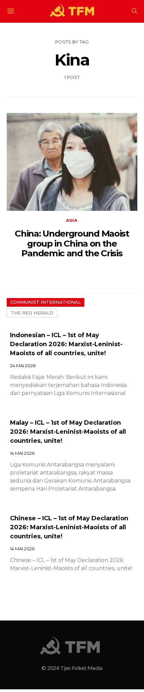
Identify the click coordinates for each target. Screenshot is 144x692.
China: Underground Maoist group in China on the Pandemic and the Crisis (72, 243)
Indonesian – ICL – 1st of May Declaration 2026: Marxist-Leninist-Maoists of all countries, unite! (66, 344)
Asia (71, 220)
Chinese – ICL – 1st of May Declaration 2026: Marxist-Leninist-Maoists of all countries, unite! (69, 527)
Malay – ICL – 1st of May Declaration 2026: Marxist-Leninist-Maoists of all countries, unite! (68, 431)
